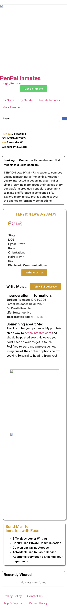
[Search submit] (64, 118)
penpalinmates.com (38, 333)
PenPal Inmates (20, 78)
